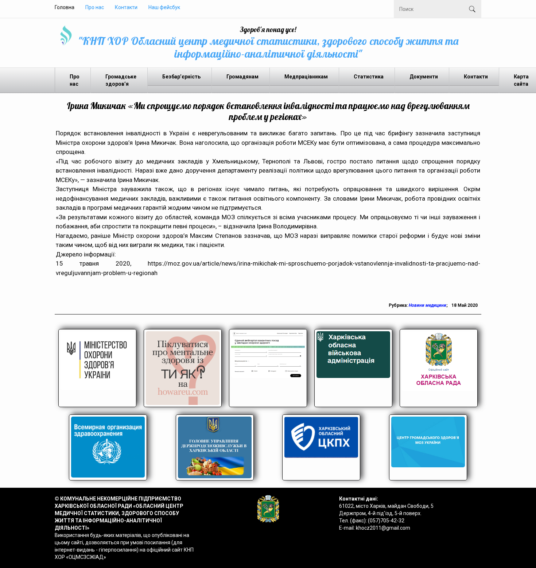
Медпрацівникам (306, 77)
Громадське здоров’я (120, 80)
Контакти (126, 7)
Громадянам (242, 77)
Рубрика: (399, 305)
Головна (64, 7)
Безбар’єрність (181, 77)
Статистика (369, 77)
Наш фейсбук (164, 7)
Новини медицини (427, 305)
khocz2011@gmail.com (383, 528)
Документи (423, 77)
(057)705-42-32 (386, 520)
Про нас (94, 7)
